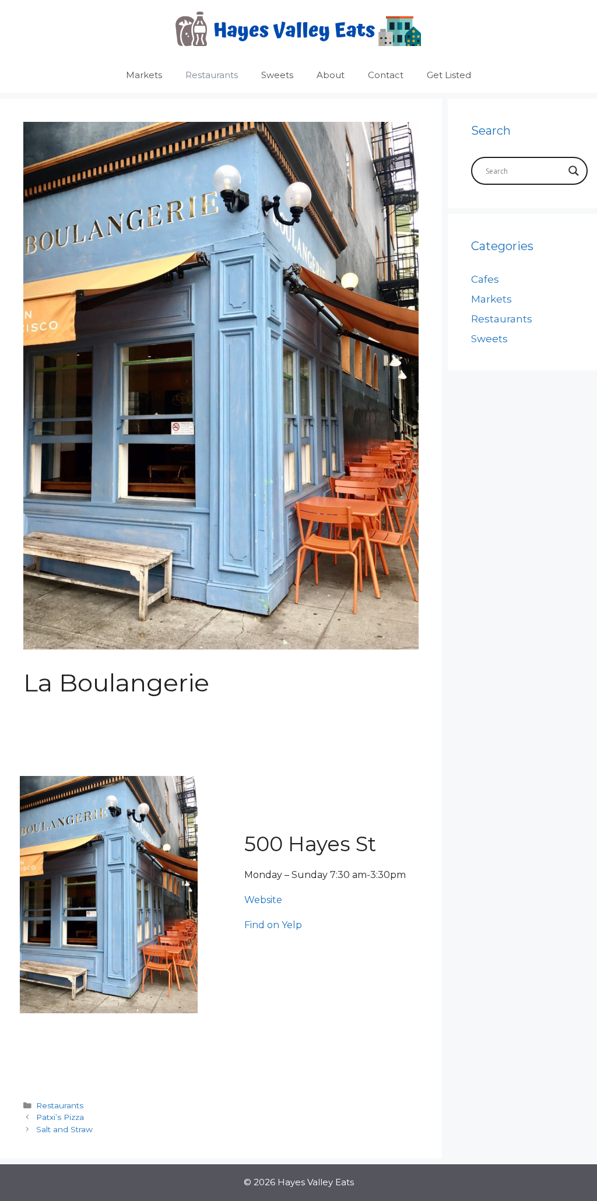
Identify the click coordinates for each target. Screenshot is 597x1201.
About (331, 74)
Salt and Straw (64, 1129)
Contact (385, 74)
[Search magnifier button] (574, 171)
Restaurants (211, 74)
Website (263, 899)
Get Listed (449, 74)
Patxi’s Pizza (60, 1117)
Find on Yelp (273, 924)
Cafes (485, 279)
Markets (144, 74)
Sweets (277, 74)
